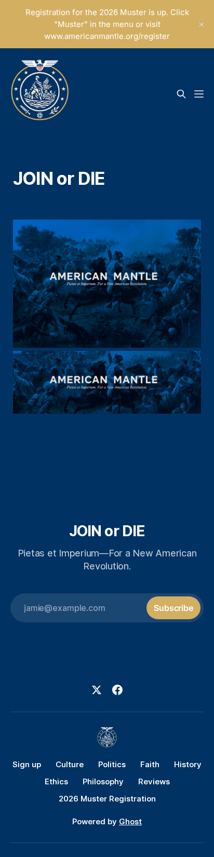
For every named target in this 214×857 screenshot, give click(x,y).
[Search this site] (181, 94)
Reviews (154, 781)
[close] (201, 24)
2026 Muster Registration (107, 799)
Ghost (130, 821)
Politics (112, 764)
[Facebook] (117, 690)
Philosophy (103, 781)
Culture (70, 764)
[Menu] (199, 94)
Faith (149, 764)
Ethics (56, 781)
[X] (96, 690)
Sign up (26, 764)
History (188, 764)
